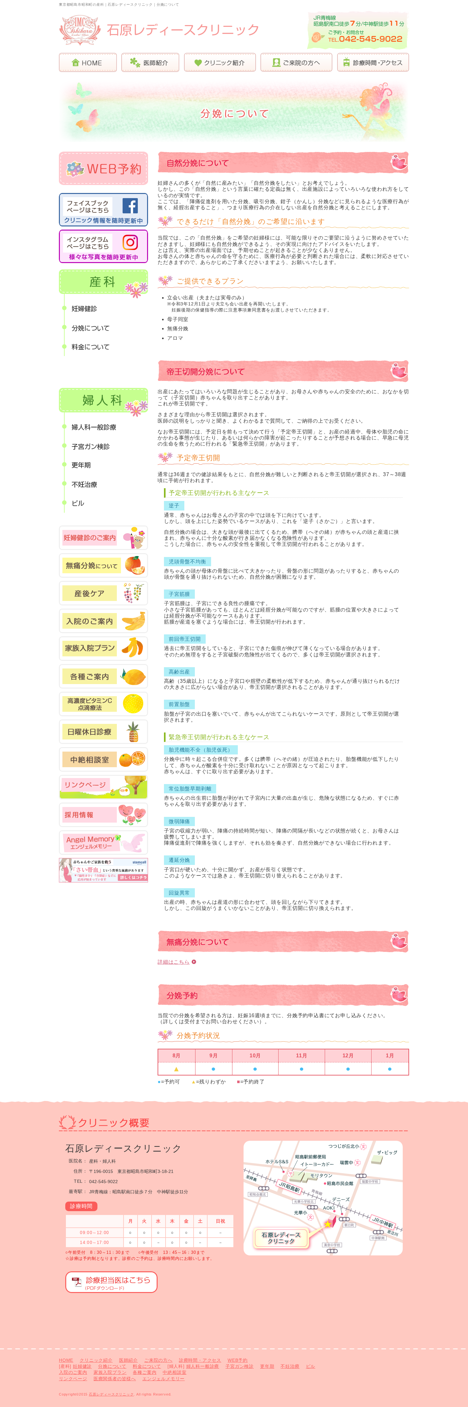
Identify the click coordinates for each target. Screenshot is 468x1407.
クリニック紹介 (217, 62)
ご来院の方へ (294, 62)
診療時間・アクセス (370, 62)
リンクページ (73, 1378)
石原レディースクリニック (111, 1394)
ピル (103, 503)
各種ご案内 (144, 1372)
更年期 (103, 465)
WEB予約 (238, 1360)
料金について (103, 346)
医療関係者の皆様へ (115, 1378)
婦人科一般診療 (103, 426)
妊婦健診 (103, 308)
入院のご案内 (73, 1372)
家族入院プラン (110, 1372)
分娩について (103, 327)
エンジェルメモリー (163, 1378)
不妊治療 (103, 484)
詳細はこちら (174, 962)
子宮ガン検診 (103, 445)
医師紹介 (148, 62)
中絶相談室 (174, 1372)
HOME (88, 62)
